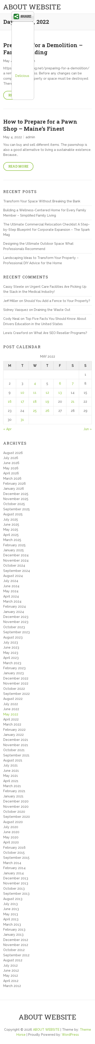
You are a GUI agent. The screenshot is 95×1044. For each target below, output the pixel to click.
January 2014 (13, 873)
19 (47, 401)
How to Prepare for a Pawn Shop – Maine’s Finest (40, 125)
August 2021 (12, 760)
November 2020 (16, 806)
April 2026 (11, 473)
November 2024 (16, 560)
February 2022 (14, 729)
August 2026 (13, 453)
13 (60, 392)
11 (34, 392)
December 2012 (15, 940)
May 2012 (10, 975)
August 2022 (13, 699)
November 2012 (15, 945)
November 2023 (15, 622)
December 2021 (15, 740)
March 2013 (12, 924)
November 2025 (15, 499)
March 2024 (12, 601)
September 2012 (16, 955)
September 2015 (16, 857)
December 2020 (16, 801)
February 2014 (14, 868)
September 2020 (16, 816)
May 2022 (10, 714)
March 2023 (12, 663)
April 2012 (10, 981)
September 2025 (16, 509)
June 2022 (11, 709)
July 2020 (10, 827)
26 (47, 411)
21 (72, 401)
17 (22, 401)
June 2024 (11, 586)
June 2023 (11, 647)
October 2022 (14, 689)
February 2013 (14, 929)
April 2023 (11, 658)
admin (30, 137)
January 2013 (13, 934)
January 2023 (13, 673)
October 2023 (14, 627)
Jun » (87, 429)
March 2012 (12, 986)
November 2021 (15, 745)
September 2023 (16, 632)
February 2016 (14, 847)
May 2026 (10, 468)
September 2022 (16, 694)
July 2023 (10, 642)
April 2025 (11, 535)
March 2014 (12, 863)
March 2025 (12, 540)
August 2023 (13, 637)
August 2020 (13, 822)
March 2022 (12, 724)
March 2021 (12, 786)
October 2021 (14, 750)
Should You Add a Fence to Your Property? (57, 301)
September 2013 (16, 893)
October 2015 (14, 852)
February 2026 (14, 483)
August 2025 (13, 514)
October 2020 (14, 811)
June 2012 (11, 970)
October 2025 (14, 504)
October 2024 (14, 565)
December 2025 (15, 494)
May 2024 (10, 591)
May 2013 (10, 914)
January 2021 (13, 796)
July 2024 (10, 581)
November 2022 (15, 683)
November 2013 (15, 883)
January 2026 (13, 488)
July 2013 (10, 904)
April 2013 (10, 919)
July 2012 (10, 965)
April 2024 (11, 596)
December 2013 (15, 878)
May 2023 (10, 653)
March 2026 (12, 478)
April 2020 (11, 842)
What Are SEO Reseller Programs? (60, 333)
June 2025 (11, 524)
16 (10, 401)
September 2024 (16, 571)
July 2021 (10, 765)
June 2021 (11, 770)
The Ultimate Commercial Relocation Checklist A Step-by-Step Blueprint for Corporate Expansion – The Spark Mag (46, 230)
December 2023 (15, 617)
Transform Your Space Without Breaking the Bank (41, 201)
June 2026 (11, 463)
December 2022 (15, 678)
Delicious (22, 76)
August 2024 (13, 576)
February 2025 (14, 545)
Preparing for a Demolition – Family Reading (43, 48)
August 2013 (12, 899)
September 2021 (16, 755)
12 (47, 392)
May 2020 (10, 837)
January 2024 (13, 612)
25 (35, 411)
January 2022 (13, 735)
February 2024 (14, 606)
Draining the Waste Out (52, 310)
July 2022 (10, 704)
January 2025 (13, 550)
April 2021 (10, 781)
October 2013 (14, 888)
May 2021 (10, 776)
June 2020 (11, 832)
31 (22, 419)
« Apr (7, 429)
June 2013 (11, 909)
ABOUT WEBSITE (32, 6)
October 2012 (14, 950)
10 (22, 392)
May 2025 (10, 529)
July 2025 (10, 519)
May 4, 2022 (12, 137)
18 (35, 401)
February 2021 (14, 791)
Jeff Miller (10, 301)
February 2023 (14, 668)
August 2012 (12, 960)
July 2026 (10, 458)
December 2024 (16, 555)
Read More (18, 166)
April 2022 (11, 719)
